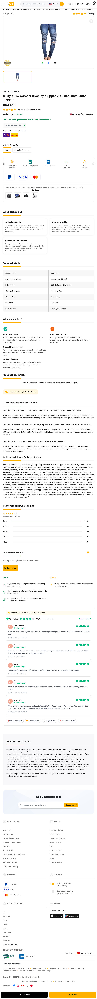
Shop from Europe (44, 971)
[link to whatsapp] (42, 63)
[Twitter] (27, 986)
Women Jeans (48, 9)
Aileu (5, 928)
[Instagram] (18, 986)
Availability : (8, 114)
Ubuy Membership (10, 866)
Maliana (6, 916)
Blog (52, 858)
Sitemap (6, 846)
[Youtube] (22, 986)
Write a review (10, 568)
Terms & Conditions (29, 981)
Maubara (7, 936)
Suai (5, 920)
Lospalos (7, 932)
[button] (71, 3)
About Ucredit (56, 850)
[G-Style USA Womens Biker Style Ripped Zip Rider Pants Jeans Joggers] (48, 42)
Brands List (54, 834)
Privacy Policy (46, 981)
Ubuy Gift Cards (57, 854)
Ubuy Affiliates (56, 862)
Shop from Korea (77, 968)
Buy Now (35, 190)
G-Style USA (8, 14)
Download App (56, 830)
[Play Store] (72, 917)
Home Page (7, 9)
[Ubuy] (10, 3)
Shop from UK (23, 968)
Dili (4, 912)
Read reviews (84, 619)
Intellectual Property (12, 842)
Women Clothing (34, 9)
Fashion (16, 9)
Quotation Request (11, 838)
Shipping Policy (9, 858)
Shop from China (9, 971)
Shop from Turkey (27, 971)
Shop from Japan (39, 968)
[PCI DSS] (8, 956)
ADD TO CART (24, 995)
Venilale (6, 940)
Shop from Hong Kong (58, 968)
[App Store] (57, 917)
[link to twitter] (55, 63)
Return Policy (55, 842)
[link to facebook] (48, 63)
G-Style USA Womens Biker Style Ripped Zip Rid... (73, 9)
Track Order (8, 850)
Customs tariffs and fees (14, 854)
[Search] (62, 4)
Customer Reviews (58, 838)
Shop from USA (9, 968)
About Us (7, 830)
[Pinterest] (31, 986)
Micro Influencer (10, 862)
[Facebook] (14, 986)
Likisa (5, 924)
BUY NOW (73, 995)
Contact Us (8, 834)
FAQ (51, 846)
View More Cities (10, 944)
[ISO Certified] (26, 956)
